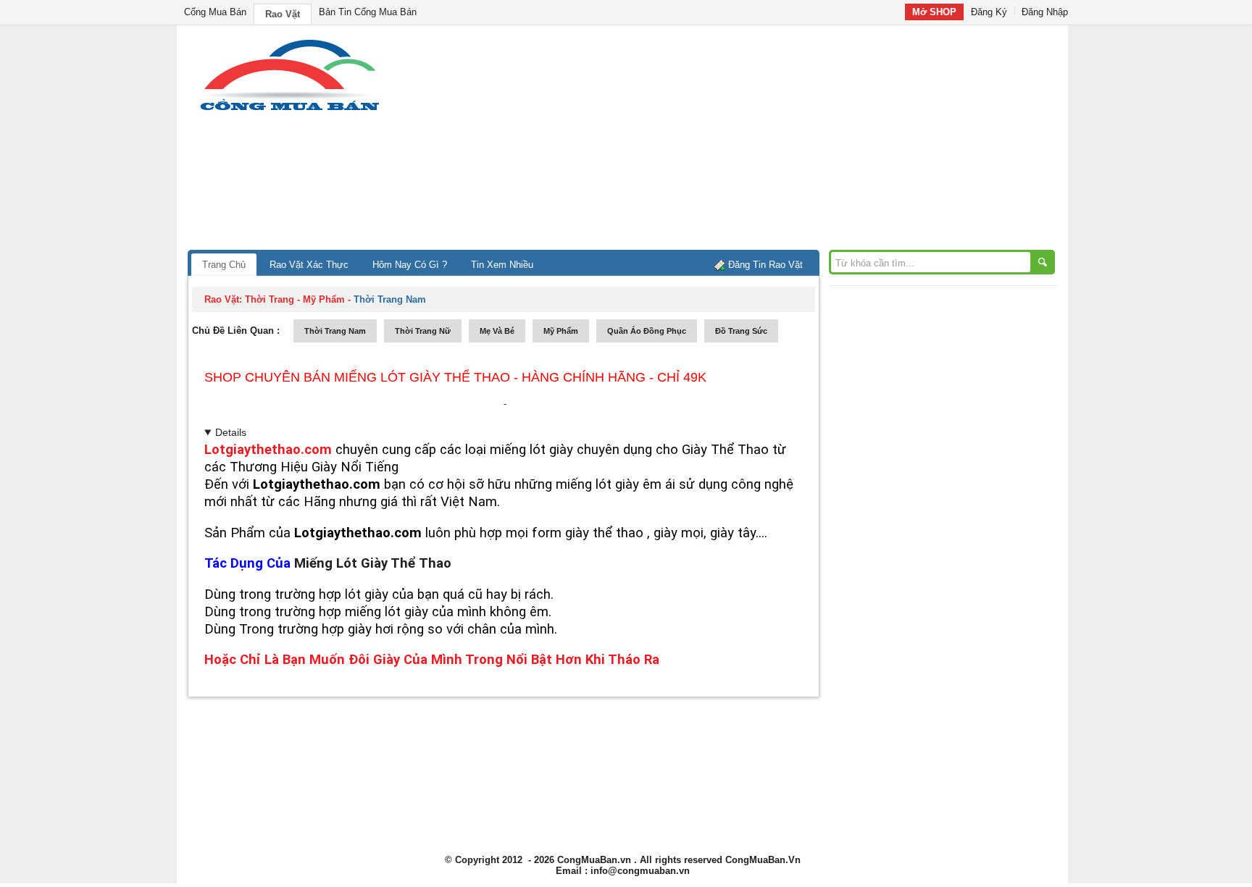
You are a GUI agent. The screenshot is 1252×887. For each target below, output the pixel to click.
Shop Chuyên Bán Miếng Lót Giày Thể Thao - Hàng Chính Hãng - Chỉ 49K (455, 377)
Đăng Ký (989, 12)
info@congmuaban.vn (640, 870)
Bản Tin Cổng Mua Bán (368, 12)
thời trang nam (335, 331)
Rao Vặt (282, 14)
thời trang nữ (423, 331)
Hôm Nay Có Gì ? (409, 264)
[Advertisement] (749, 141)
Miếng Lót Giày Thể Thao (372, 563)
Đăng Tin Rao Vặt (765, 264)
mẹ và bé (497, 331)
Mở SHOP (934, 12)
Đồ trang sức (741, 331)
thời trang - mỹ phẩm (295, 299)
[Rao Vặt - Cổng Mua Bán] (289, 110)
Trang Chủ (224, 264)
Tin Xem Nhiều (502, 264)
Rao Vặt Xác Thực (309, 264)
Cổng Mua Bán (215, 12)
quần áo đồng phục (646, 331)
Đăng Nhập (1045, 12)
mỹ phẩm (560, 331)
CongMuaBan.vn (594, 859)
